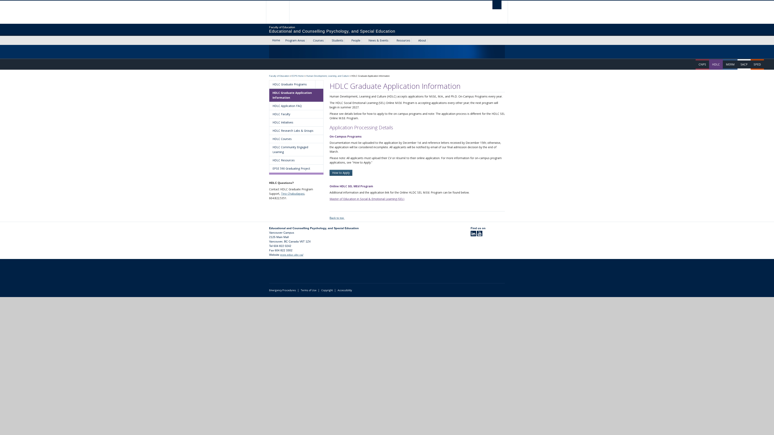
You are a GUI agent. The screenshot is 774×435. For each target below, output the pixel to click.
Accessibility (345, 290)
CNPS (702, 64)
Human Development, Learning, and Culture (327, 76)
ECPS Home (297, 76)
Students (337, 40)
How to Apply (341, 173)
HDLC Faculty (281, 114)
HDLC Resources (284, 160)
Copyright (327, 290)
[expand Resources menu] (413, 40)
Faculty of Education (279, 76)
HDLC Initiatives (283, 122)
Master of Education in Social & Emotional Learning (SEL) (367, 199)
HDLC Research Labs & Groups (293, 131)
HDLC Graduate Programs (290, 84)
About (422, 40)
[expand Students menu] (346, 40)
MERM (730, 64)
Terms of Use (308, 290)
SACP (744, 64)
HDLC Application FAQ (287, 106)
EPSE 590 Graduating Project (291, 168)
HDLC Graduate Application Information (292, 95)
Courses (318, 40)
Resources (403, 40)
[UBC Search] (496, 5)
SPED (757, 64)
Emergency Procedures (282, 290)
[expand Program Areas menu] (308, 40)
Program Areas (295, 40)
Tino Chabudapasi (292, 194)
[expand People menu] (364, 40)
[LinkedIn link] (473, 234)
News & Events (378, 40)
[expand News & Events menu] (392, 40)
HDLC (716, 64)
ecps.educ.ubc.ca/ (291, 254)
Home (276, 40)
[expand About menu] (429, 40)
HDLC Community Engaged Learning (290, 149)
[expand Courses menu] (327, 40)
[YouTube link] (479, 234)
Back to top (337, 218)
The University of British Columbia (277, 12)
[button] (319, 84)
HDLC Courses (282, 139)
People (355, 40)
